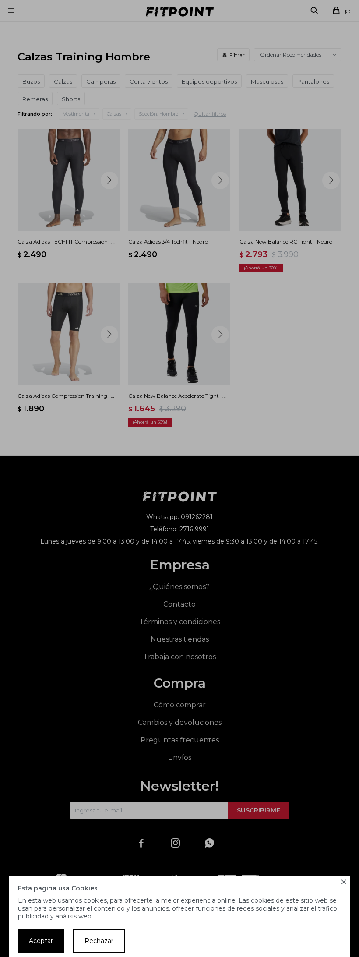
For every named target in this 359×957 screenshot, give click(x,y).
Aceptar (41, 941)
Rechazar (98, 941)
